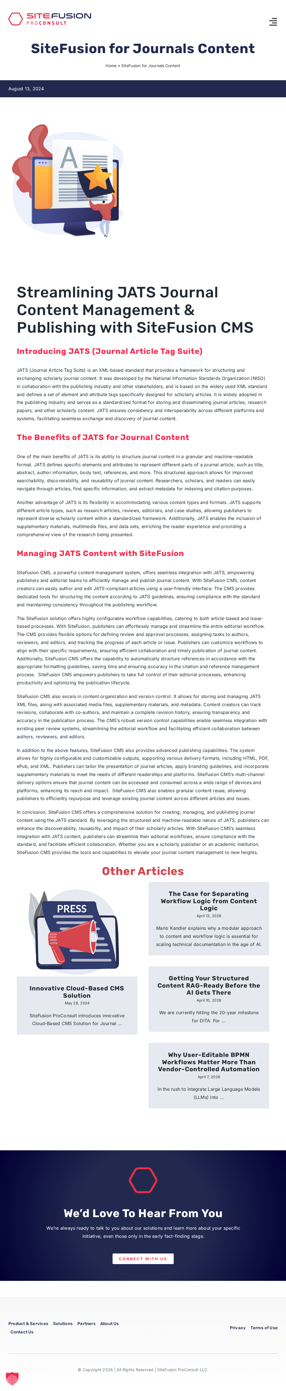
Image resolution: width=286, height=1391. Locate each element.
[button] (12, 1378)
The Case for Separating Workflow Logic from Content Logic (209, 901)
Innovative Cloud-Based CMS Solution (77, 992)
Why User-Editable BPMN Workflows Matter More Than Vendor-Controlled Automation (209, 1062)
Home (111, 65)
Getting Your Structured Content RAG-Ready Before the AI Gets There (209, 985)
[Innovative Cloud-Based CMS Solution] (77, 929)
